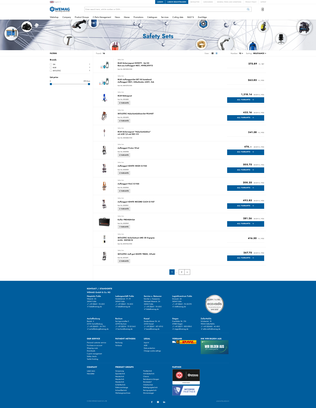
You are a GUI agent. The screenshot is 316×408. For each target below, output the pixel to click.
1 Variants (123, 227)
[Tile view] (212, 53)
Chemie (146, 376)
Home (52, 23)
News (117, 17)
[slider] (51, 84)
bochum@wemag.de (124, 329)
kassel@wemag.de (152, 329)
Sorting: (249, 53)
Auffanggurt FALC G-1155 (128, 184)
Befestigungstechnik (150, 387)
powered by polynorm (222, 401)
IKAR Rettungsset (125, 96)
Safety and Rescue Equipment (92, 23)
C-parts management (94, 353)
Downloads (91, 351)
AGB (145, 345)
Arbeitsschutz (148, 384)
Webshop (60, 23)
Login (160, 2)
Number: (234, 53)
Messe (127, 17)
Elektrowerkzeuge (121, 387)
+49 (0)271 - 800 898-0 (183, 326)
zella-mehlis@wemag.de (211, 329)
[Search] (248, 9)
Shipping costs (92, 348)
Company (66, 17)
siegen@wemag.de (181, 329)
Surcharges (208, 2)
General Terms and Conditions (229, 2)
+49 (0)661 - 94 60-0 (97, 304)
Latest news (91, 371)
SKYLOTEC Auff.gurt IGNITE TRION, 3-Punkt (136, 254)
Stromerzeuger (148, 393)
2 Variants (124, 103)
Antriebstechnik (148, 373)
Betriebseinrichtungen (151, 379)
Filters (53, 53)
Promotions (138, 17)
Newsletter (194, 2)
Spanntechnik (120, 373)
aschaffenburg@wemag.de (99, 329)
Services (164, 17)
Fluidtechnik (147, 371)
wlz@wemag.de (180, 306)
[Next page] (187, 272)
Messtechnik (119, 376)
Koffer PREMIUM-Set (126, 220)
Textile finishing (92, 359)
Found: (99, 53)
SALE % (190, 17)
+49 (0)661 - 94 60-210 (183, 304)
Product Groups (82, 17)
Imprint (263, 2)
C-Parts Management (102, 17)
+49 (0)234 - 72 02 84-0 (126, 326)
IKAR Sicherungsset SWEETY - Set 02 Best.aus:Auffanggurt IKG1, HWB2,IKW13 (135, 64)
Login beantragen (176, 2)
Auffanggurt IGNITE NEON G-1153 (132, 166)
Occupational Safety (73, 23)
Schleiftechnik (120, 384)
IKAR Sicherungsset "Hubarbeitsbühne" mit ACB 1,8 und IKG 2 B (134, 133)
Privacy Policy (251, 2)
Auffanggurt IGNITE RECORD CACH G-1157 (136, 202)
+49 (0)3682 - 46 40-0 (211, 326)
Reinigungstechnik (149, 390)
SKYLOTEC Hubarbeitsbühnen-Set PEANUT (136, 114)
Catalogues (152, 17)
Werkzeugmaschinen (122, 393)
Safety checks (92, 356)
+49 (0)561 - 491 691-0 (154, 326)
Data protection (149, 348)
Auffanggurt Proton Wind (128, 148)
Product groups (124, 367)
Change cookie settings (152, 351)
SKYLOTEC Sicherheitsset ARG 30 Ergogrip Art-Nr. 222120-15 (136, 239)
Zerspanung (119, 371)
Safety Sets (121, 60)
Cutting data (177, 17)
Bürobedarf (147, 382)
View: (207, 53)
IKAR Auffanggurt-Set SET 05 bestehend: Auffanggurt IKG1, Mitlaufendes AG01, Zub (136, 80)
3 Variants (124, 155)
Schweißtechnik (121, 390)
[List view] (216, 53)
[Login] (262, 9)
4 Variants (124, 121)
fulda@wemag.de (95, 306)
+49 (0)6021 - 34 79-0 (97, 326)
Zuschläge (202, 17)
